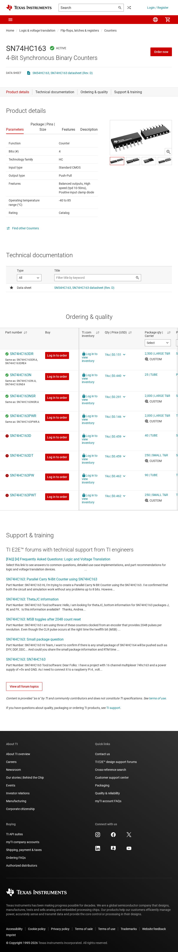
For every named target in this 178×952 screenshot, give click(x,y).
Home (10, 30)
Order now (161, 52)
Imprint (11, 935)
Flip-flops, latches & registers (80, 30)
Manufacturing (16, 801)
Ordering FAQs (16, 857)
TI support (113, 708)
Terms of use (106, 929)
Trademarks (129, 929)
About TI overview (18, 754)
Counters (110, 30)
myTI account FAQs (108, 801)
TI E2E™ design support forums (116, 762)
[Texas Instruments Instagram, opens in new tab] (97, 836)
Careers (11, 762)
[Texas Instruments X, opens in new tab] (129, 836)
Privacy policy (60, 929)
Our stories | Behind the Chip (25, 777)
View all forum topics (24, 686)
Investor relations (18, 793)
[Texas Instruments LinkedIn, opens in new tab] (97, 850)
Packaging (102, 785)
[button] (10, 19)
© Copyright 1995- (22, 943)
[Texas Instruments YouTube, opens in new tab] (129, 850)
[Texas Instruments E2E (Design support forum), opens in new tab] (113, 850)
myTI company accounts (22, 842)
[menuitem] (155, 19)
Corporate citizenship (20, 809)
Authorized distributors (21, 865)
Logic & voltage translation (37, 30)
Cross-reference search (110, 769)
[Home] (29, 8)
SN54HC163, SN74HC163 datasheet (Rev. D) (63, 73)
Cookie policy (37, 929)
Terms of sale (84, 929)
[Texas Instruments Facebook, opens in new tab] (113, 836)
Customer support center (112, 777)
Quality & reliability (107, 793)
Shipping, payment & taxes (24, 850)
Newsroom (13, 769)
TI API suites (14, 834)
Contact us (102, 754)
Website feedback (154, 929)
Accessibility (14, 929)
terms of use (157, 698)
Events (10, 785)
